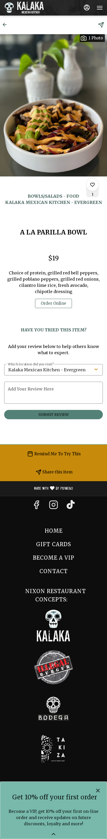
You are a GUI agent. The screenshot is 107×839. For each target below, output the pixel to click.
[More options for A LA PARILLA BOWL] (92, 185)
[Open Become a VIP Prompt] (53, 834)
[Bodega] (53, 708)
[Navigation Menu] (99, 7)
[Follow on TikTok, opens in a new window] (70, 506)
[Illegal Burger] (53, 666)
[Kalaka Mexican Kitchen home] (27, 7)
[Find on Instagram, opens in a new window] (53, 506)
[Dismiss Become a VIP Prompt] (98, 790)
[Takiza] (53, 748)
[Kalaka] (53, 625)
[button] (6, 25)
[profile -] (87, 7)
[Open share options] (101, 25)
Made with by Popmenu (38, 488)
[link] (53, 303)
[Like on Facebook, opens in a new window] (36, 506)
